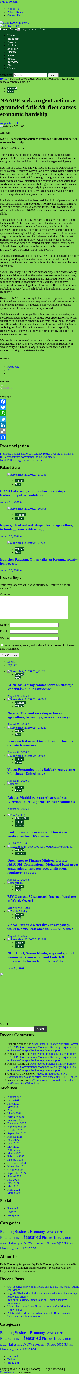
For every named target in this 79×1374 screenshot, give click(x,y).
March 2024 (14, 1192)
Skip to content (8, 1)
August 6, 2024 (9, 123)
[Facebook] (39, 402)
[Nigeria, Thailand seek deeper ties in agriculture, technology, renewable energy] (26, 508)
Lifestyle (15, 1243)
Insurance (13, 38)
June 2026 (13, 1103)
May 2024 (13, 1186)
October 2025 (15, 1130)
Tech (71, 1243)
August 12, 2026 (17, 879)
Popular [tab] (11, 665)
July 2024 (13, 1179)
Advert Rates (15, 12)
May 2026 (13, 1106)
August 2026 (14, 1096)
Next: (22, 460)
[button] (8, 29)
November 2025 (16, 1126)
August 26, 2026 (10, 502)
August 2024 (14, 1176)
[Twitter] (39, 407)
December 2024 (16, 1163)
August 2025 (14, 1136)
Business (20, 942)
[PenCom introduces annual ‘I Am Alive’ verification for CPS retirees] (16, 815)
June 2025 (13, 1143)
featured (12, 88)
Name (4, 624)
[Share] (39, 437)
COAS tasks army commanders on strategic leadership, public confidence (33, 493)
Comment (7, 594)
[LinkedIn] (39, 425)
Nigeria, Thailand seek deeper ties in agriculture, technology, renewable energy (36, 527)
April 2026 (13, 1110)
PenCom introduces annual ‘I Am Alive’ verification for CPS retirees (37, 834)
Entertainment (11, 1237)
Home (11, 35)
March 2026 (14, 1113)
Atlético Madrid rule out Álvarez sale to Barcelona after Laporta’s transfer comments (41, 800)
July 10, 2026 (15, 843)
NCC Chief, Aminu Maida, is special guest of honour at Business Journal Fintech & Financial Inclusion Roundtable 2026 (40, 957)
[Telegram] (39, 419)
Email (4, 631)
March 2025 (14, 1153)
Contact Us (13, 15)
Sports (11, 58)
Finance (12, 51)
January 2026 (15, 1120)
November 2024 (16, 1166)
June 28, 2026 (15, 968)
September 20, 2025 (19, 907)
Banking (12, 45)
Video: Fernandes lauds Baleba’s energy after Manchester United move (41, 772)
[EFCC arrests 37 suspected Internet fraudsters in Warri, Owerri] (15, 883)
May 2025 (13, 1146)
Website (4, 638)
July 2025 (13, 1139)
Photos (11, 65)
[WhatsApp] (39, 413)
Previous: (37, 455)
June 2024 (13, 1182)
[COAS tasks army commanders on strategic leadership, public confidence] (26, 474)
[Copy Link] (39, 431)
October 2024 (15, 1169)
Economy (13, 48)
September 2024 (16, 1173)
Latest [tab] (10, 661)
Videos (11, 68)
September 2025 (16, 1133)
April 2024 (13, 1189)
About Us (13, 8)
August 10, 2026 (17, 936)
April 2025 (13, 1149)
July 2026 (13, 1100)
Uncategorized (12, 1248)
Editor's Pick (22, 818)
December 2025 (16, 1123)
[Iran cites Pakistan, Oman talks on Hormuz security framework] (26, 542)
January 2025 (15, 1159)
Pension (12, 42)
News (10, 55)
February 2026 (15, 1116)
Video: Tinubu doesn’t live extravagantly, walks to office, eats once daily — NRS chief (40, 927)
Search (4, 1024)
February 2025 (15, 1156)
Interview (12, 61)
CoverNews (7, 1372)
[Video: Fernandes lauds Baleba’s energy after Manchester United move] (26, 755)
